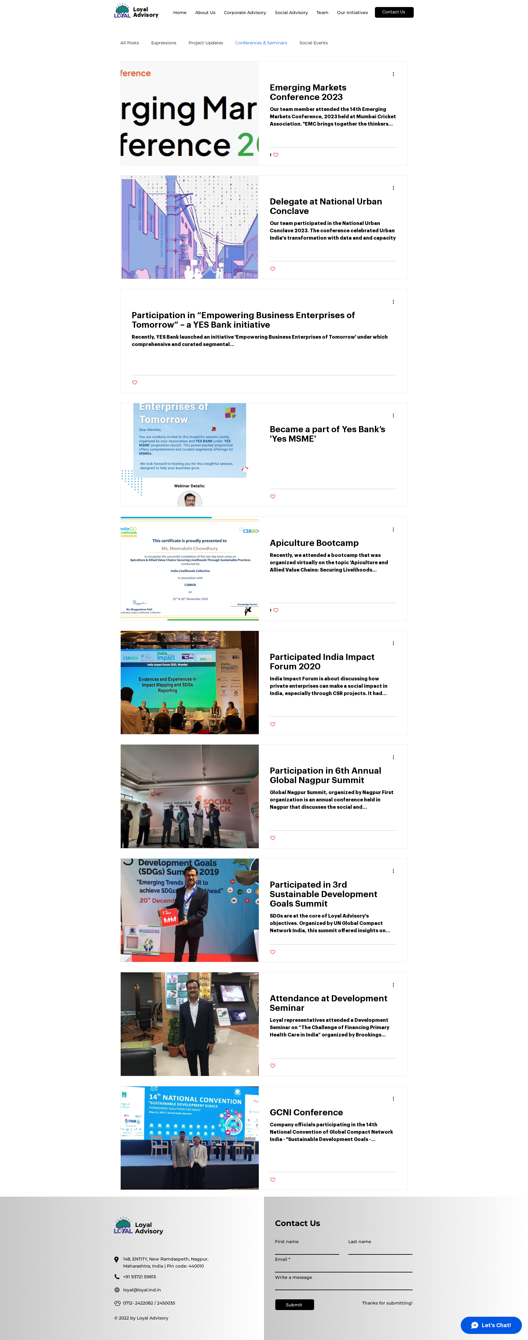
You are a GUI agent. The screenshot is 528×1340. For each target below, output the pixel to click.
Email (281, 1259)
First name (287, 1241)
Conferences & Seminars (261, 43)
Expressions (163, 43)
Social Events (313, 43)
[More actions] (395, 74)
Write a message (293, 1277)
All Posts (129, 43)
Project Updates (206, 43)
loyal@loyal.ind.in (142, 1290)
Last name (359, 1241)
